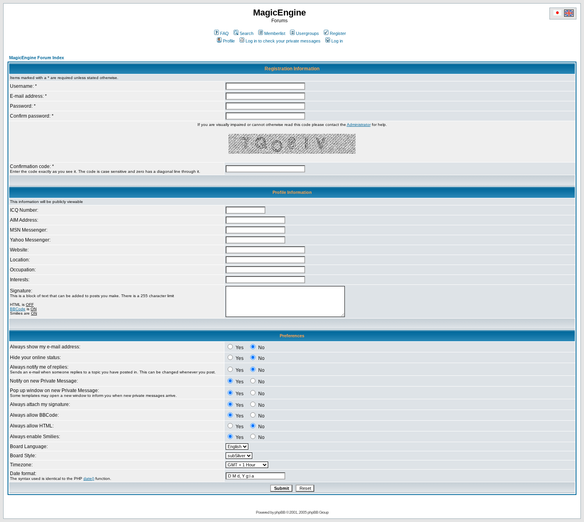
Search (246, 33)
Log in (337, 41)
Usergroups (307, 33)
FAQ (224, 33)
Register (338, 33)
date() (88, 478)
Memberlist (274, 33)
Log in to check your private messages (283, 41)
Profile (229, 41)
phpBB (280, 512)
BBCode (17, 309)
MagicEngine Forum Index (36, 57)
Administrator (359, 124)
